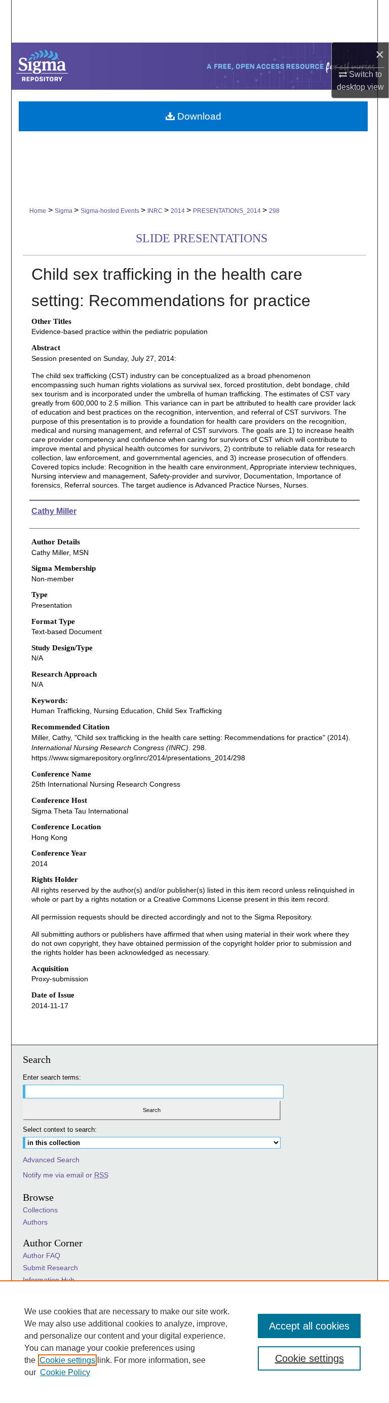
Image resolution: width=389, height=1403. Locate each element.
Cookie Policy (65, 1372)
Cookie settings (67, 1360)
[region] (194, 1341)
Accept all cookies (309, 1326)
